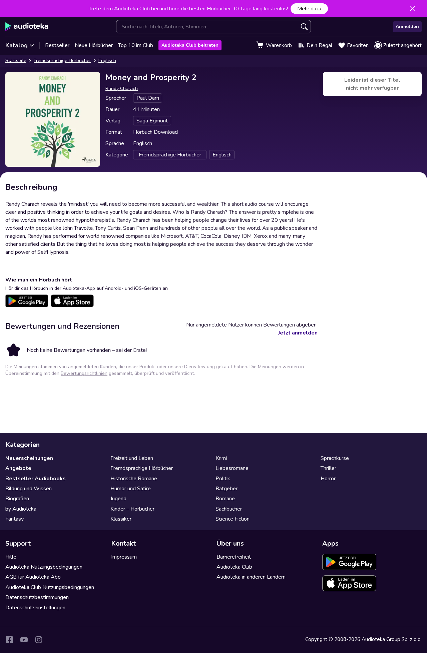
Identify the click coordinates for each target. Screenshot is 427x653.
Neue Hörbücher (94, 45)
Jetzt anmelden (298, 333)
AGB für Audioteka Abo (33, 577)
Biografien (17, 498)
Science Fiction (233, 519)
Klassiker (120, 519)
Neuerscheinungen (29, 458)
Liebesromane (232, 468)
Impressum (124, 557)
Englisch (107, 60)
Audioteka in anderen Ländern (251, 577)
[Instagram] (39, 640)
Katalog (16, 45)
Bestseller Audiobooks (35, 478)
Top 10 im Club (135, 45)
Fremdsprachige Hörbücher (62, 60)
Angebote (18, 468)
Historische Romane (133, 478)
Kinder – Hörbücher (132, 509)
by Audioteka (20, 509)
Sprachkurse (335, 458)
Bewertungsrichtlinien (84, 373)
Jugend (118, 498)
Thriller (328, 468)
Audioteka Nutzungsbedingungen (43, 567)
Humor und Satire (130, 488)
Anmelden (407, 26)
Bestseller (57, 45)
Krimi (221, 458)
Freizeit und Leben (131, 458)
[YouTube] (24, 640)
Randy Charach (121, 88)
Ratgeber (227, 488)
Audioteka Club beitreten (190, 45)
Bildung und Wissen (28, 488)
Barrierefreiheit (234, 557)
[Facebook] (9, 640)
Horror (328, 478)
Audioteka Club (234, 567)
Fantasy (14, 519)
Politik (223, 478)
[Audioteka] (26, 27)
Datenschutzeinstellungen (35, 608)
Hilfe (10, 557)
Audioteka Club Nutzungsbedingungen (49, 587)
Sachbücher (229, 509)
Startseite (15, 60)
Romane (225, 498)
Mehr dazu (309, 8)
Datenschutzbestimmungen (37, 597)
